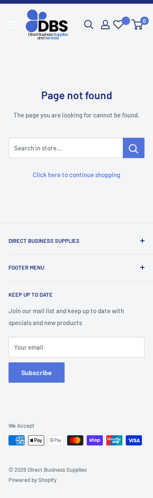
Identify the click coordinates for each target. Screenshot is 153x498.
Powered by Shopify (32, 479)
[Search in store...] (133, 148)
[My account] (105, 24)
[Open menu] (12, 25)
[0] (137, 24)
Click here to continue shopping (76, 174)
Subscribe (36, 372)
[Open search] (89, 24)
